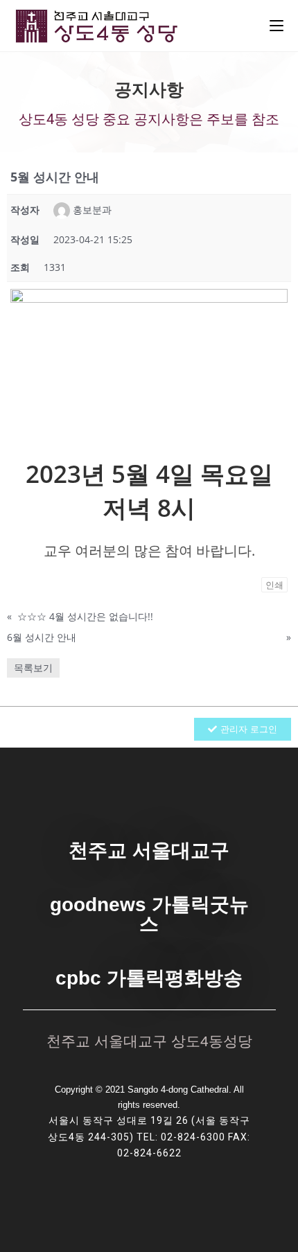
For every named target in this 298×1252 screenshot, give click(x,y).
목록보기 (33, 667)
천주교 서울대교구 (149, 850)
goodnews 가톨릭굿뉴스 (149, 914)
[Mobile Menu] (276, 25)
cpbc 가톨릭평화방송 (149, 978)
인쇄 (274, 585)
